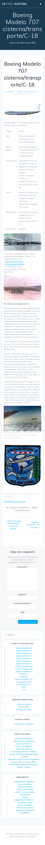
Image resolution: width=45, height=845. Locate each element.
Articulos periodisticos (24, 738)
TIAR (24, 689)
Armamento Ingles (25, 802)
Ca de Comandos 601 (24, 666)
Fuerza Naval (23, 707)
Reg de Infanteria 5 (24, 658)
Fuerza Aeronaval (22, 510)
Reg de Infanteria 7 (24, 653)
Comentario (22, 567)
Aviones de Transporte (26, 91)
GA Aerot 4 (23, 674)
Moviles (25, 797)
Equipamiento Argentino (24, 781)
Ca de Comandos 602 (24, 669)
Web (22, 612)
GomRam (10, 91)
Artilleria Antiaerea (25, 787)
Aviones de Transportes (19, 508)
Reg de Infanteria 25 (24, 648)
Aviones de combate (25, 789)
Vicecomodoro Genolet (14, 264)
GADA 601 (24, 676)
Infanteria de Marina (24, 709)
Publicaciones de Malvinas (23, 741)
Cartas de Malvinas (24, 744)
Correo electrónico (22, 603)
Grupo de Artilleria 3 (24, 671)
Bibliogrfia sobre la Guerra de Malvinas (24, 759)
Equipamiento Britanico (23, 800)
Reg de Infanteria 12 (24, 651)
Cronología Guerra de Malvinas (23, 751)
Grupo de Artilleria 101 (24, 679)
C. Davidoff (23, 757)
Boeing (35, 508)
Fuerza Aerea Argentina (23, 724)
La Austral (14, 3)
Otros (24, 687)
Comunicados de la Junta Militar (24, 762)
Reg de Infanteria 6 (24, 656)
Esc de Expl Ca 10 (24, 684)
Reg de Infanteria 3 (24, 663)
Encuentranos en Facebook (15, 501)
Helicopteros (25, 794)
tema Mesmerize (29, 836)
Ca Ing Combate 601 (24, 682)
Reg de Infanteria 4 (24, 661)
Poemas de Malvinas (23, 746)
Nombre (22, 594)
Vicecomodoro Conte (14, 261)
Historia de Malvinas (24, 749)
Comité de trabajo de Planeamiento (23, 754)
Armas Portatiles (25, 784)
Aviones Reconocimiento (25, 792)
